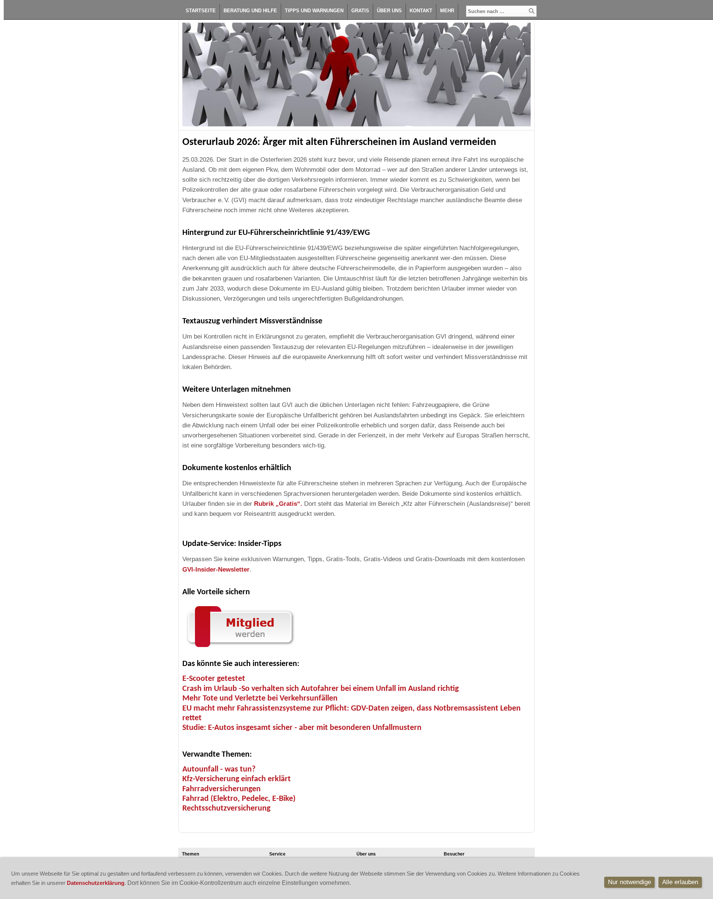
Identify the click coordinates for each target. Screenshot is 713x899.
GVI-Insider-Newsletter (216, 569)
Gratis (360, 10)
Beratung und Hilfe (250, 10)
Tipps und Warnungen (314, 10)
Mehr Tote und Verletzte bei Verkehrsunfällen (260, 698)
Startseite (201, 10)
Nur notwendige (629, 882)
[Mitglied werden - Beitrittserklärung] (239, 648)
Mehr (447, 10)
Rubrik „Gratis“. (279, 503)
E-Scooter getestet (213, 679)
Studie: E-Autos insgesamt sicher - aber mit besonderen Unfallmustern (301, 728)
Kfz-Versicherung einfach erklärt (236, 779)
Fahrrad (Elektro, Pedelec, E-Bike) (239, 799)
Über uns (389, 10)
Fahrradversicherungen (221, 789)
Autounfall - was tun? (218, 769)
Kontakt (421, 10)
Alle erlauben (680, 882)
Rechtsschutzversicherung (226, 808)
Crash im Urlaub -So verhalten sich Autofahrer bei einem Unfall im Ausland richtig (320, 689)
